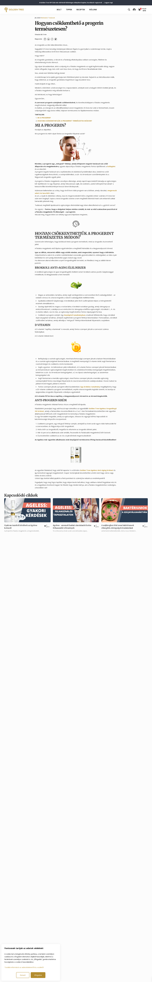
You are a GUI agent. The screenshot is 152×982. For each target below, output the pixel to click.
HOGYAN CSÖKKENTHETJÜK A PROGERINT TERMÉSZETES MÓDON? (64, 121)
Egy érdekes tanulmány (90, 387)
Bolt (59, 9)
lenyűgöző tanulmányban (74, 315)
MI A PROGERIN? (44, 118)
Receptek (80, 9)
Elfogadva (38, 975)
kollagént (111, 166)
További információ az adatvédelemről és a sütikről (24, 967)
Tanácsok (52, 18)
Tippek (69, 9)
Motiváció (44, 18)
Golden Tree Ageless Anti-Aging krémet (96, 470)
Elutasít (23, 975)
